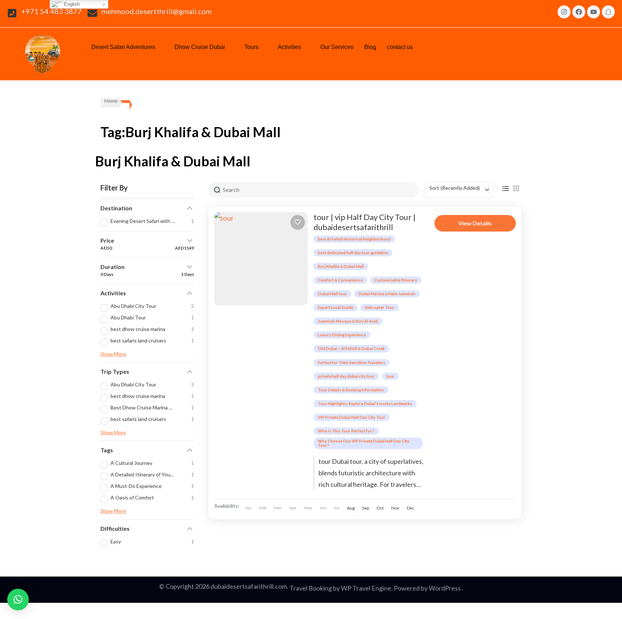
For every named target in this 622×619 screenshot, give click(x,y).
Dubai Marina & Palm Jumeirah (387, 293)
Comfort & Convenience (340, 280)
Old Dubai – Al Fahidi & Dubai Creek (351, 348)
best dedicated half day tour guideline (353, 252)
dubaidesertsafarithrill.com (249, 586)
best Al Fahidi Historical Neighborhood (354, 239)
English (71, 4)
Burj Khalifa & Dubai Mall (341, 266)
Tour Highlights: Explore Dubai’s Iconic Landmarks (365, 403)
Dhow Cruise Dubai (200, 47)
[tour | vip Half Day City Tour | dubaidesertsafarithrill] (261, 259)
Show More (113, 354)
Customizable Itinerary (395, 280)
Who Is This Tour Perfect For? (346, 431)
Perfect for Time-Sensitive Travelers (351, 362)
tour (390, 376)
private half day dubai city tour (346, 376)
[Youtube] (593, 11)
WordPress (445, 588)
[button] (127, 47)
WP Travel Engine (366, 588)
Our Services (336, 47)
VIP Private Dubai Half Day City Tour (352, 417)
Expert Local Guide (335, 307)
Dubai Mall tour (332, 293)
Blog (370, 47)
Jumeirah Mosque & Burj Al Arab (348, 321)
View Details (475, 223)
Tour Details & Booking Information (351, 389)
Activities (289, 47)
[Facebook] (578, 11)
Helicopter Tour (380, 307)
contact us (400, 47)
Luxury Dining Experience (342, 334)
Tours (251, 47)
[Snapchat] (608, 11)
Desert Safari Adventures (123, 47)
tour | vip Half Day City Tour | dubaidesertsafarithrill (365, 222)
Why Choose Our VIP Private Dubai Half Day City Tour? (363, 443)
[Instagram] (564, 11)
